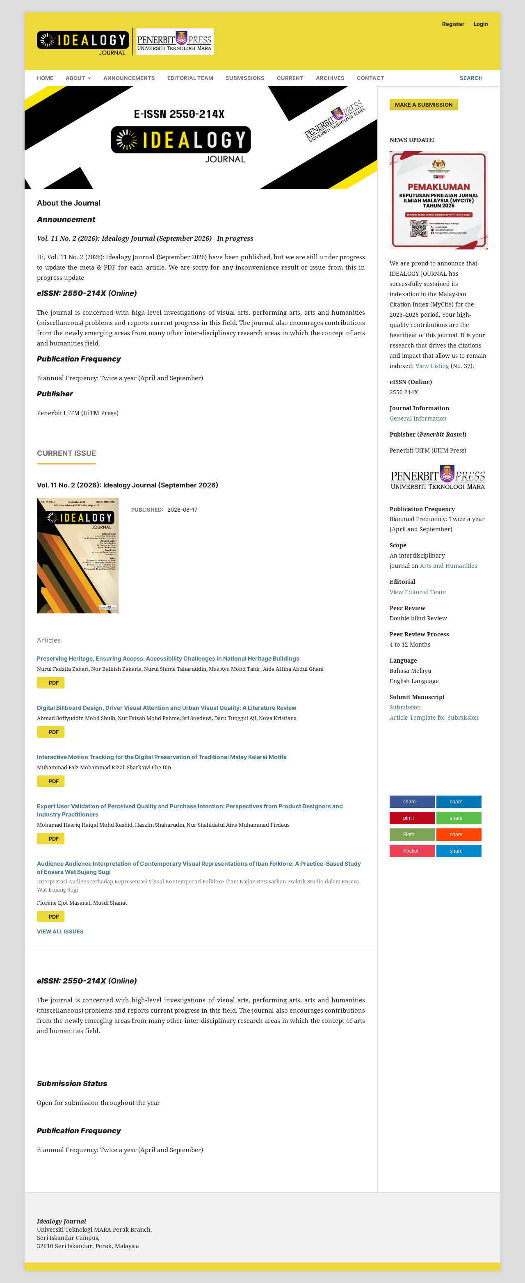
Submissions (245, 78)
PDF (53, 682)
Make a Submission (424, 104)
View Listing (432, 366)
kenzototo (403, 749)
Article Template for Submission (434, 717)
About (76, 78)
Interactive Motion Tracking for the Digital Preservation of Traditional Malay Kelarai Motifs (162, 756)
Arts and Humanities (448, 565)
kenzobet (402, 733)
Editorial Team (190, 78)
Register (453, 24)
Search (471, 78)
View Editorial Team (418, 592)
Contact (370, 78)
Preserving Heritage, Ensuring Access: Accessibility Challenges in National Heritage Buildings (168, 658)
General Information (418, 418)
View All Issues (60, 931)
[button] (412, 802)
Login (481, 24)
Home (45, 78)
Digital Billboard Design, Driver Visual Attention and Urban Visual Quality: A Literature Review (167, 707)
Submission (405, 707)
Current (290, 78)
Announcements (129, 78)
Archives (330, 78)
